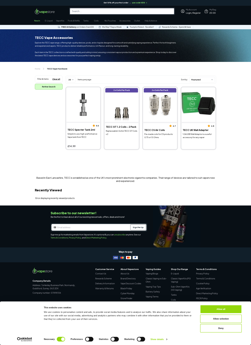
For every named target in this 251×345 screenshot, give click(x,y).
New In (37, 21)
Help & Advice (151, 21)
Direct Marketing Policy (96, 238)
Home (37, 69)
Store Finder (126, 298)
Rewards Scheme (103, 278)
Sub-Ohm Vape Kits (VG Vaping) (180, 288)
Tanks (86, 21)
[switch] (89, 339)
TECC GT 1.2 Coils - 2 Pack (119, 89)
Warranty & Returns (104, 288)
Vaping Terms (152, 296)
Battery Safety (153, 291)
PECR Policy (202, 298)
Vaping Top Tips (153, 286)
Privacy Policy (75, 238)
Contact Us (100, 273)
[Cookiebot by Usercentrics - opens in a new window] (24, 339)
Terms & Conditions (59, 238)
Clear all (56, 79)
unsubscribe (120, 234)
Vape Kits (60, 21)
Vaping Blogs (152, 273)
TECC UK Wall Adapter (194, 89)
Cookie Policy (203, 283)
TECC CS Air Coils (152, 89)
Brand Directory (128, 278)
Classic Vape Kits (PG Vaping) (181, 280)
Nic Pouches (110, 21)
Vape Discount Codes (131, 283)
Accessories (125, 21)
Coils (96, 21)
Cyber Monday (128, 293)
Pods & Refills (74, 21)
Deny (221, 328)
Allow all (221, 309)
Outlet (137, 21)
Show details (157, 339)
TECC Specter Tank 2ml (79, 89)
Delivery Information (105, 283)
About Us (125, 273)
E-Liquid (49, 21)
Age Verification (203, 288)
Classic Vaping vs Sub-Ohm (156, 280)
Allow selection (221, 318)
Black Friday (126, 288)
